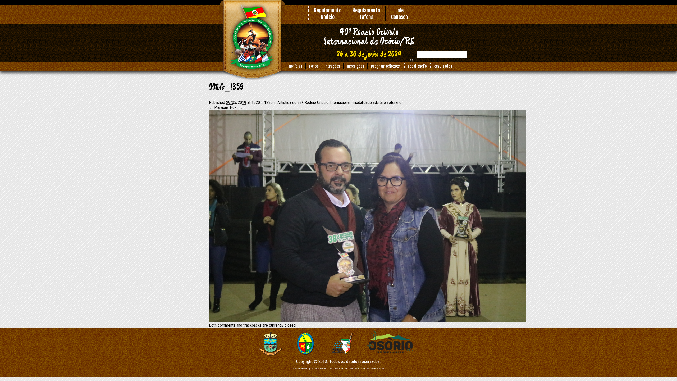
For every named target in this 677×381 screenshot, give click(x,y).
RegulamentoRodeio (327, 13)
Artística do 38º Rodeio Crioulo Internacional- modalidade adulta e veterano (339, 102)
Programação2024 (386, 66)
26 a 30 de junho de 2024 (369, 54)
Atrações (333, 66)
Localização (417, 66)
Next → (236, 107)
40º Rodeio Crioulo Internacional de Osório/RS (368, 37)
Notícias (295, 66)
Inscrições (355, 66)
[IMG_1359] (367, 320)
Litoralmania (321, 368)
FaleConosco (399, 13)
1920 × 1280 (262, 102)
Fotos (314, 66)
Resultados (443, 66)
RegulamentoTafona (366, 13)
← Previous (219, 107)
